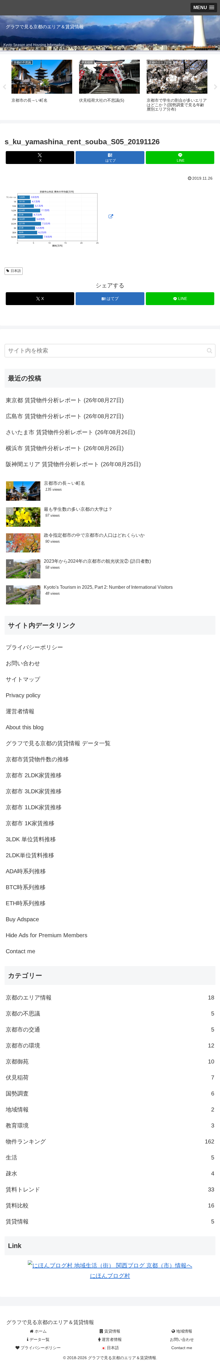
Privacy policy (23, 695)
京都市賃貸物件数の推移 (37, 759)
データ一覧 (39, 1339)
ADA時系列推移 (26, 871)
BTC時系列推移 (26, 887)
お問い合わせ (23, 663)
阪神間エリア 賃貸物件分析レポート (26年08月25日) (73, 464)
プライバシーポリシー (34, 647)
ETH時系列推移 (26, 903)
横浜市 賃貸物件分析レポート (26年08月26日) (65, 448)
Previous (4, 87)
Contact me (20, 951)
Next (216, 87)
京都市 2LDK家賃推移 (34, 775)
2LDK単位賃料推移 (30, 855)
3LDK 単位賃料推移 (31, 839)
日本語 (16, 271)
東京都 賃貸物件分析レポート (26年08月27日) (65, 400)
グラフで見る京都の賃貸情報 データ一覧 (58, 743)
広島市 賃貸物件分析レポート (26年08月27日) (65, 416)
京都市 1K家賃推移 (30, 823)
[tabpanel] (42, 86)
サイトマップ (23, 679)
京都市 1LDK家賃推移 (34, 807)
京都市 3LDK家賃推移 (34, 791)
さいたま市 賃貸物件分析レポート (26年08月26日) (70, 432)
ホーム (40, 1331)
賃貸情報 (111, 1331)
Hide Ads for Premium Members (46, 935)
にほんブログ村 (110, 1276)
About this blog (25, 727)
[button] (210, 350)
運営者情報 (20, 711)
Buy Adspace (22, 919)
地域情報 (183, 1331)
